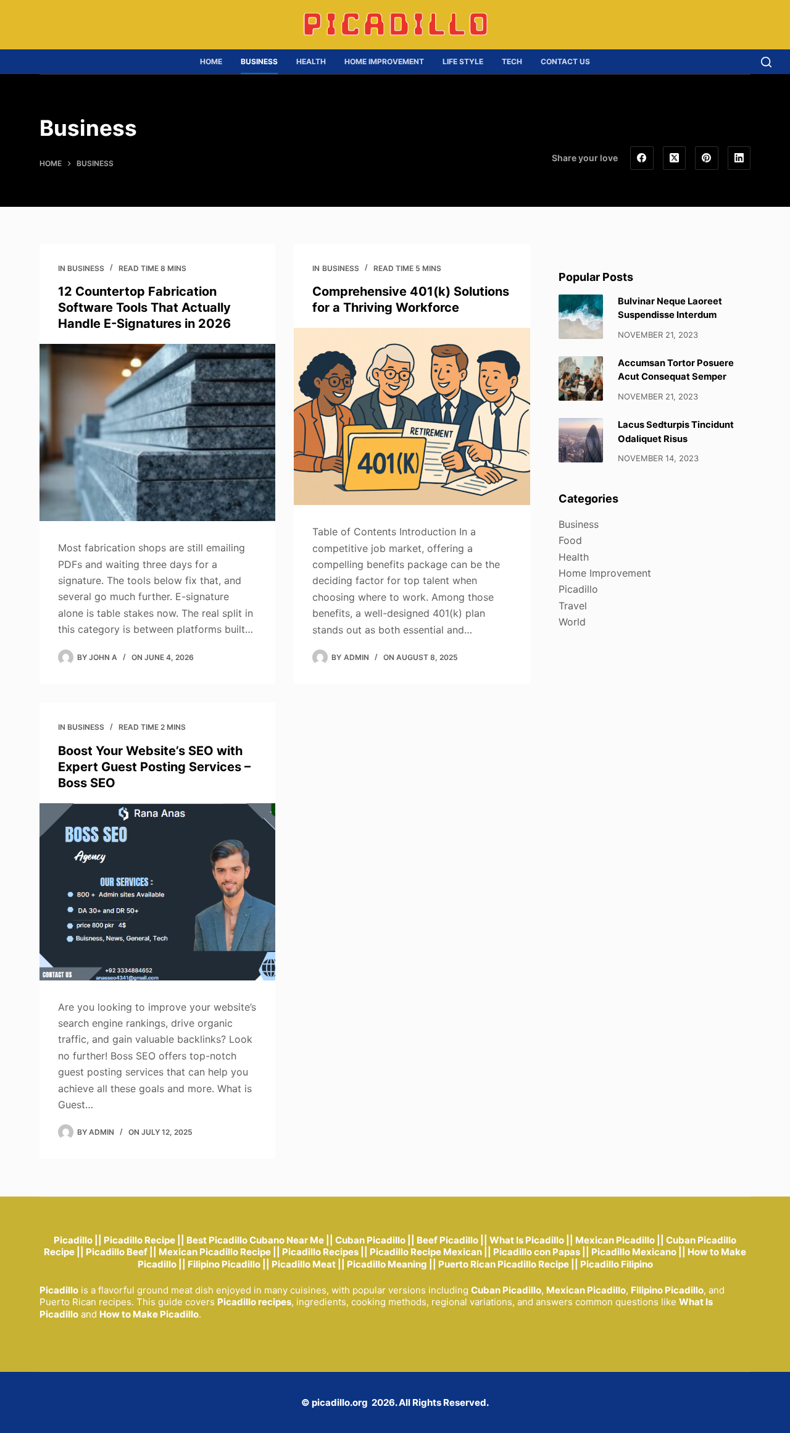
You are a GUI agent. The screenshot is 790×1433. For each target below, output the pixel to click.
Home (211, 61)
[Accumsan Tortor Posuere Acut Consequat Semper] (581, 378)
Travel (573, 606)
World (572, 622)
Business (259, 61)
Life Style (463, 61)
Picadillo (578, 589)
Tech (512, 61)
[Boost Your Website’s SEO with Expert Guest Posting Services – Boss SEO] (157, 891)
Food (570, 540)
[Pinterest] (706, 158)
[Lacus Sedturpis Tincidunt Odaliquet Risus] (581, 440)
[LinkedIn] (739, 158)
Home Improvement (384, 61)
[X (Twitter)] (674, 158)
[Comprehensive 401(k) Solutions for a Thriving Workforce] (412, 416)
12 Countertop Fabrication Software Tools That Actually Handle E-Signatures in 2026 (144, 307)
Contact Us (565, 61)
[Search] (766, 62)
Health (311, 61)
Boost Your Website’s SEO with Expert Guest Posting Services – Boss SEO (154, 766)
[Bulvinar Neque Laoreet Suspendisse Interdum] (581, 317)
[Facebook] (642, 158)
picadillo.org (340, 1402)
